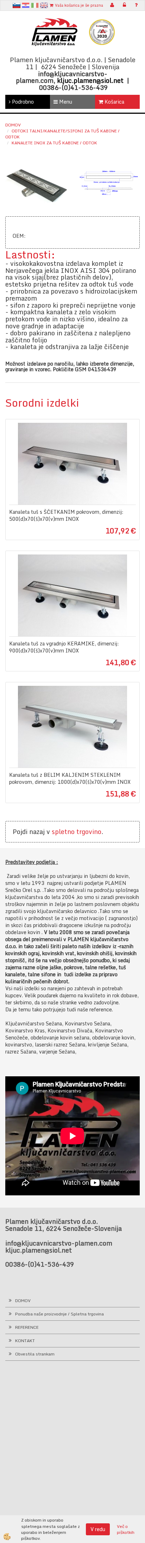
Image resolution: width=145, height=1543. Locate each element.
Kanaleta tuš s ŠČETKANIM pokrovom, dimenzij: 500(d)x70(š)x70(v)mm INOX (66, 515)
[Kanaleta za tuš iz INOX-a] (36, 185)
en (44, 5)
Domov (13, 125)
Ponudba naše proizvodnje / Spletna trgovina (59, 1314)
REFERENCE (27, 1327)
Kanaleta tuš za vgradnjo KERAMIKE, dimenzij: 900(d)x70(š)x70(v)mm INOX (64, 647)
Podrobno (22, 102)
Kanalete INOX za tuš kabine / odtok (54, 142)
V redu (97, 1529)
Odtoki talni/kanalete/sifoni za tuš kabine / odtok (62, 133)
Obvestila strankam (35, 1354)
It (35, 5)
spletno (63, 831)
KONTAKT (25, 1340)
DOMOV (23, 1300)
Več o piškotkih (125, 1529)
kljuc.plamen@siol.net (90, 80)
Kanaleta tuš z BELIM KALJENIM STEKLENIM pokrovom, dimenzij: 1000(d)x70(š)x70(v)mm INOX (70, 779)
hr (26, 5)
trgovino (88, 831)
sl (16, 5)
